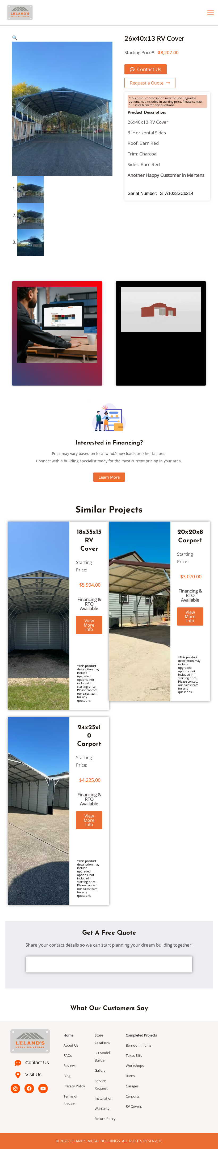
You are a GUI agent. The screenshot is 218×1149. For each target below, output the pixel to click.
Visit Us (33, 1074)
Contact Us (37, 1062)
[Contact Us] (18, 1063)
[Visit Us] (18, 1075)
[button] (15, 38)
